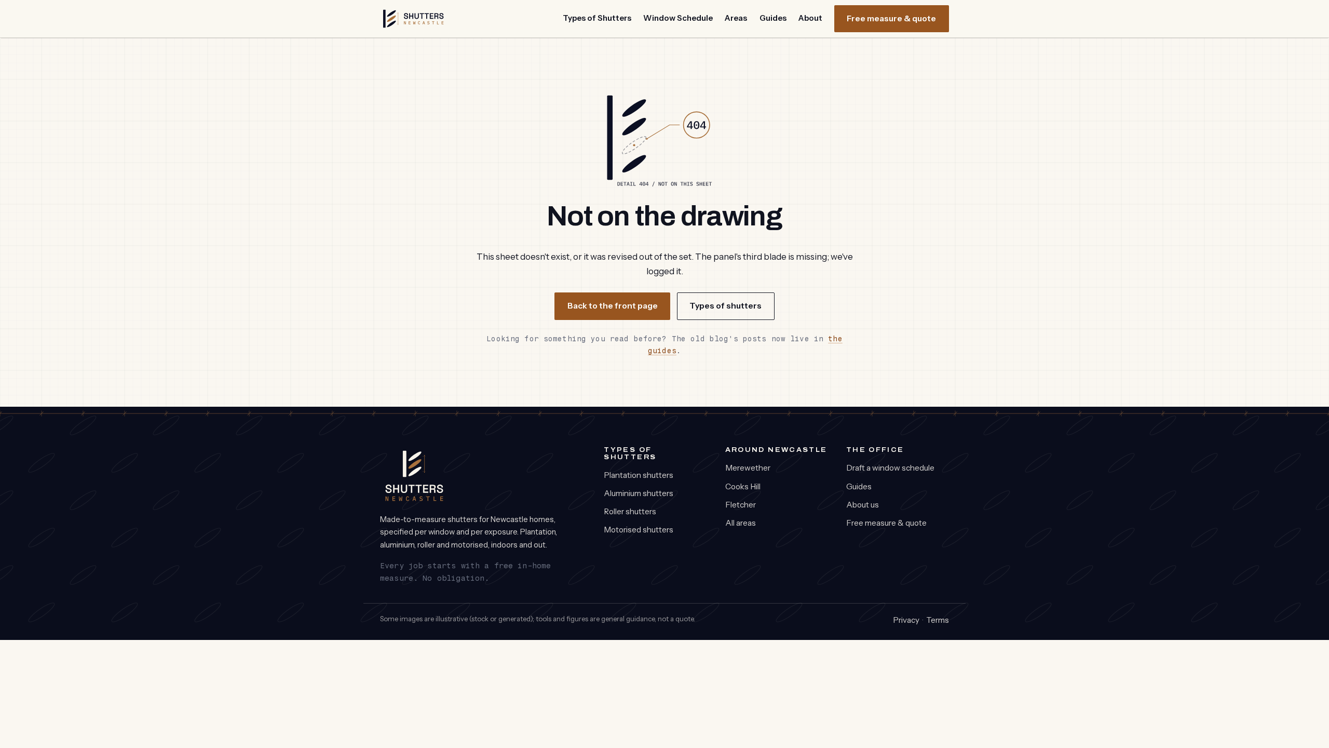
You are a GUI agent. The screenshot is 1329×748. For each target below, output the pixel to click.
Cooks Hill (743, 486)
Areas (736, 18)
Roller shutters (630, 511)
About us (862, 505)
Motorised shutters (638, 530)
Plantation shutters (638, 475)
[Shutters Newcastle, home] (413, 18)
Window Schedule (678, 18)
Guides (773, 18)
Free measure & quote (891, 18)
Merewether (747, 468)
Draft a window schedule (890, 468)
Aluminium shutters (638, 493)
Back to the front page (612, 306)
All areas (740, 523)
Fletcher (740, 505)
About (810, 18)
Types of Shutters (597, 18)
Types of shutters (725, 306)
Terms (937, 620)
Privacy (906, 620)
